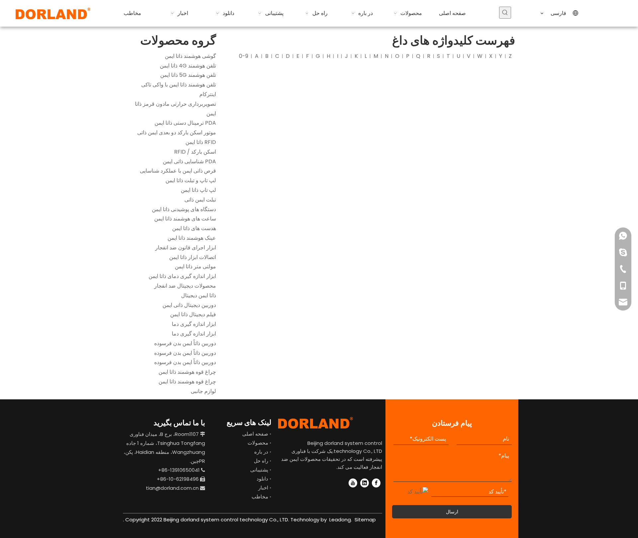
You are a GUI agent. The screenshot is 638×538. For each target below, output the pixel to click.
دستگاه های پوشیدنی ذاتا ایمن (184, 209)
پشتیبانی (259, 469)
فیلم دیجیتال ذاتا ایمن (193, 314)
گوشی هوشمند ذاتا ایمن (190, 56)
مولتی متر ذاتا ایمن (195, 266)
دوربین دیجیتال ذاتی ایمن (189, 305)
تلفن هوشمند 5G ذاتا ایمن (188, 75)
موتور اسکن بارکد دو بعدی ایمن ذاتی (176, 132)
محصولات (258, 442)
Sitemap (365, 519)
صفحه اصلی (255, 433)
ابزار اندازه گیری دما (194, 324)
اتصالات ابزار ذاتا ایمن (192, 257)
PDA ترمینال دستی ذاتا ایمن (185, 123)
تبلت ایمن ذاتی (200, 199)
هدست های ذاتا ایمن (194, 228)
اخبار (263, 487)
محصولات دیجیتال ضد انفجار (185, 286)
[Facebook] (376, 482)
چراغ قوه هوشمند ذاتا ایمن (187, 372)
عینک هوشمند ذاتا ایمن (191, 238)
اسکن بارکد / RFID (195, 152)
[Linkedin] (364, 482)
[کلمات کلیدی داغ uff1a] (505, 13)
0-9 (243, 56)
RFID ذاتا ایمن (200, 142)
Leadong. (340, 519)
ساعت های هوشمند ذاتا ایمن (185, 218)
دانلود (262, 478)
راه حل (261, 460)
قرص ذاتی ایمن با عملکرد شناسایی (178, 171)
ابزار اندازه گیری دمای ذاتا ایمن (182, 276)
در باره (261, 451)
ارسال (452, 511)
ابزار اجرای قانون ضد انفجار (185, 247)
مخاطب (260, 496)
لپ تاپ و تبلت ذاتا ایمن (190, 180)
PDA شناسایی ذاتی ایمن (189, 161)
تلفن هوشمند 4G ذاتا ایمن (188, 65)
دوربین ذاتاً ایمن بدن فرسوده (185, 343)
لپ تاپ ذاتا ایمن (198, 190)
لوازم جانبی (203, 391)
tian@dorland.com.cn (172, 487)
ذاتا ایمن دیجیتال (198, 295)
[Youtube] (353, 482)
